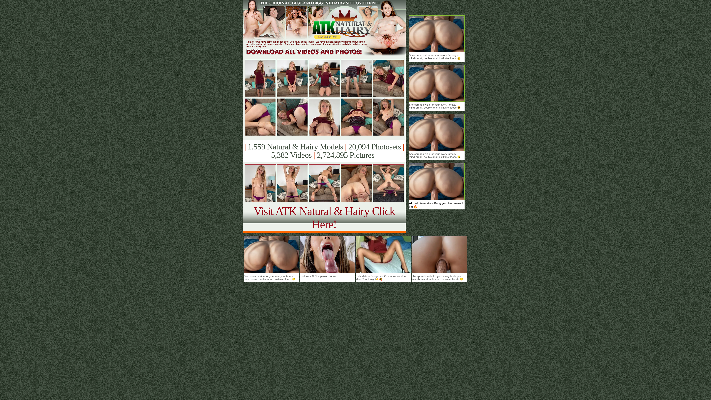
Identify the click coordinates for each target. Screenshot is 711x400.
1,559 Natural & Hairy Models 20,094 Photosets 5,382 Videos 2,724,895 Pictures (324, 151)
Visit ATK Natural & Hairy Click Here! (324, 218)
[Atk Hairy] (308, 54)
